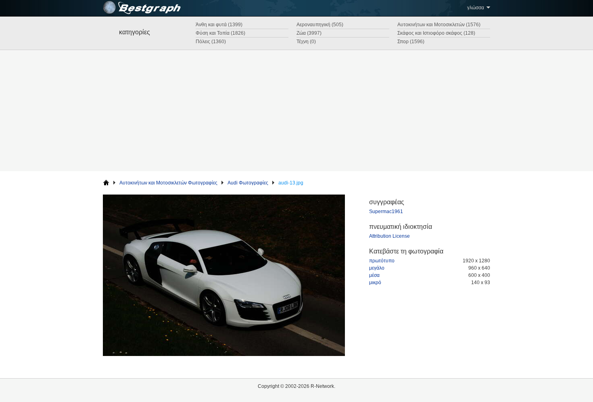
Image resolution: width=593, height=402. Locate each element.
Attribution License (389, 236)
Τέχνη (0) (306, 41)
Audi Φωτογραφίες (248, 183)
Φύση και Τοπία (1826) (220, 33)
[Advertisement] (296, 110)
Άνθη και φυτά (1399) (219, 24)
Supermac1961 (386, 211)
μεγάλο (376, 268)
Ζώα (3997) (309, 33)
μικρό (375, 282)
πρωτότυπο (382, 261)
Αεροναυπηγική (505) (319, 24)
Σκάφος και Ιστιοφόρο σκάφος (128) (436, 33)
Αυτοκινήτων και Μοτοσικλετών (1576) (438, 24)
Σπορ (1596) (410, 41)
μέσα (374, 275)
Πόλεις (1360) (211, 41)
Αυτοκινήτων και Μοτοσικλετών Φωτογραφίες (168, 183)
